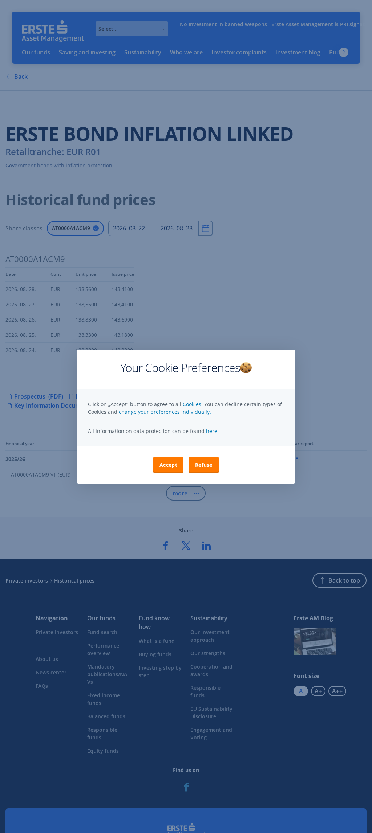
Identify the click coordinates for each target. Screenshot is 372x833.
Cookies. (193, 404)
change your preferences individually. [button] (165, 411)
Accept (168, 464)
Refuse (204, 464)
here (211, 431)
